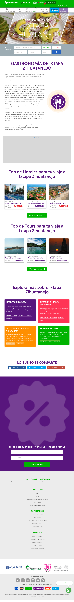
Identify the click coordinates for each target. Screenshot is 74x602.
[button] (28, 10)
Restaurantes (20, 344)
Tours (41, 320)
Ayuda (59, 594)
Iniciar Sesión (51, 2)
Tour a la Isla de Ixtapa (13, 258)
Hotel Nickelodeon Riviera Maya (37, 521)
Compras (60, 317)
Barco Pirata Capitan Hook (37, 505)
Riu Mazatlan (37, 518)
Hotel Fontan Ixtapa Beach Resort (14, 204)
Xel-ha (37, 496)
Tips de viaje (43, 342)
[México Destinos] (12, 2)
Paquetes (9, 318)
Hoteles (29, 315)
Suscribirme (37, 464)
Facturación (46, 594)
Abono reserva (65, 594)
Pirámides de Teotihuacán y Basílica (37, 499)
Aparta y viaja (33, 596)
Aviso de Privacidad (37, 594)
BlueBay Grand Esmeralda (37, 539)
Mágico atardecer (56, 258)
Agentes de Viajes (53, 594)
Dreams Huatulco (37, 536)
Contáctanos (21, 594)
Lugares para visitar (54, 342)
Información (21, 315)
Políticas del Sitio (28, 594)
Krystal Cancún (37, 526)
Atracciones (53, 317)
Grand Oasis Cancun (37, 515)
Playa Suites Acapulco (37, 548)
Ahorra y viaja (40, 596)
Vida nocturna (44, 317)
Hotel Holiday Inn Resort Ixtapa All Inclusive (59, 204)
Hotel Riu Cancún (37, 524)
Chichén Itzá (37, 502)
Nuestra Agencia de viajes (11, 594)
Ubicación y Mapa (11, 315)
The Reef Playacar (37, 545)
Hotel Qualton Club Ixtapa (36, 204)
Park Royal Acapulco (37, 542)
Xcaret (37, 493)
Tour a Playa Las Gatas (35, 258)
